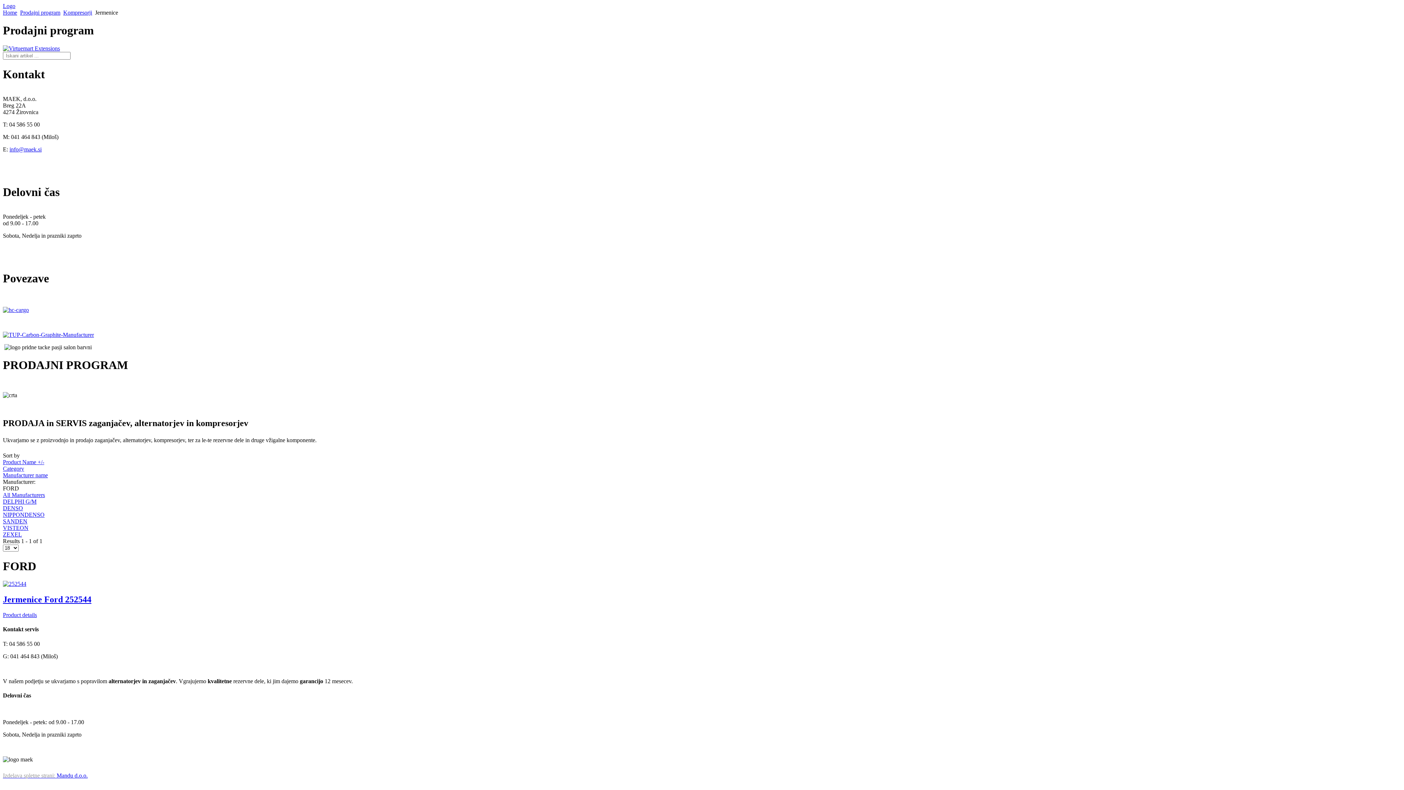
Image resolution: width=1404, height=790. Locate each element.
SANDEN (15, 521)
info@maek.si (26, 149)
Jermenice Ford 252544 (47, 599)
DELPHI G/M (20, 502)
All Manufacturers (24, 495)
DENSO (13, 508)
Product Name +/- (23, 462)
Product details (20, 615)
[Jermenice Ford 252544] (14, 584)
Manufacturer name (25, 475)
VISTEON (16, 528)
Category (13, 469)
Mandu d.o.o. (45, 775)
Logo (9, 6)
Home (10, 13)
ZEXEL (12, 534)
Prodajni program (40, 13)
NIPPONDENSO (24, 515)
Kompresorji (77, 13)
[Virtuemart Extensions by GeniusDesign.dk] (31, 48)
